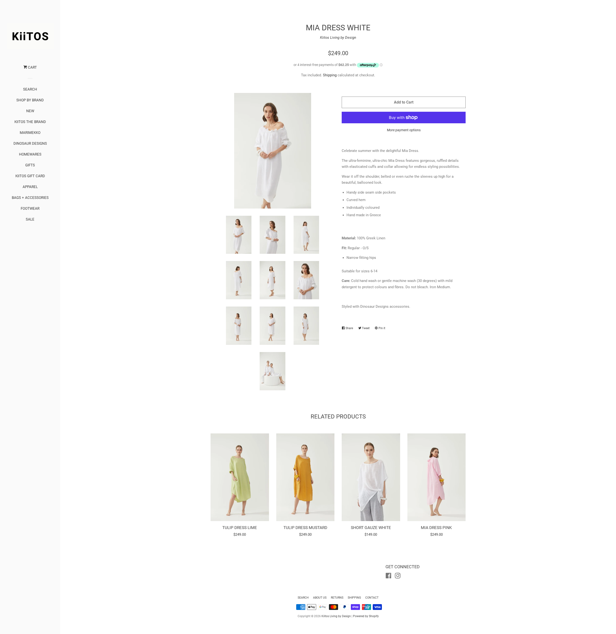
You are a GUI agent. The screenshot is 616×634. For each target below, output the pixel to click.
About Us (320, 597)
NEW (30, 111)
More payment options (404, 130)
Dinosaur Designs (30, 143)
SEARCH (30, 89)
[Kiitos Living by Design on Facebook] (388, 577)
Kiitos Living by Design (338, 37)
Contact (372, 597)
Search (303, 597)
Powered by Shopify (366, 616)
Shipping (330, 75)
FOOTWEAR (30, 208)
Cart (32, 67)
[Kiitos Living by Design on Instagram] (398, 577)
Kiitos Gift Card (30, 176)
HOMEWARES (30, 154)
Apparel (30, 187)
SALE (30, 219)
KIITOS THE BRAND (30, 122)
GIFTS (30, 165)
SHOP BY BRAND (30, 100)
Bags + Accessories (30, 198)
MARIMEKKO (30, 133)
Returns (337, 597)
